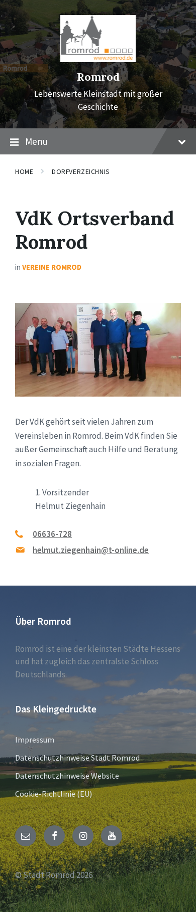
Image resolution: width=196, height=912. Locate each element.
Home (24, 171)
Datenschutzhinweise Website (67, 776)
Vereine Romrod (51, 267)
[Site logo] (98, 59)
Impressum (34, 740)
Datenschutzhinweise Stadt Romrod (77, 758)
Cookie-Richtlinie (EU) (53, 794)
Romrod (98, 77)
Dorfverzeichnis (81, 171)
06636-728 (52, 533)
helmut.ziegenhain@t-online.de (91, 550)
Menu (36, 141)
